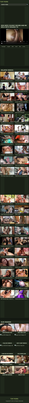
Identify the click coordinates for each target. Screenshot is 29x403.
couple (8, 46)
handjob (3, 46)
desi (20, 46)
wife (13, 46)
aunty (24, 46)
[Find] (27, 4)
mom (16, 46)
